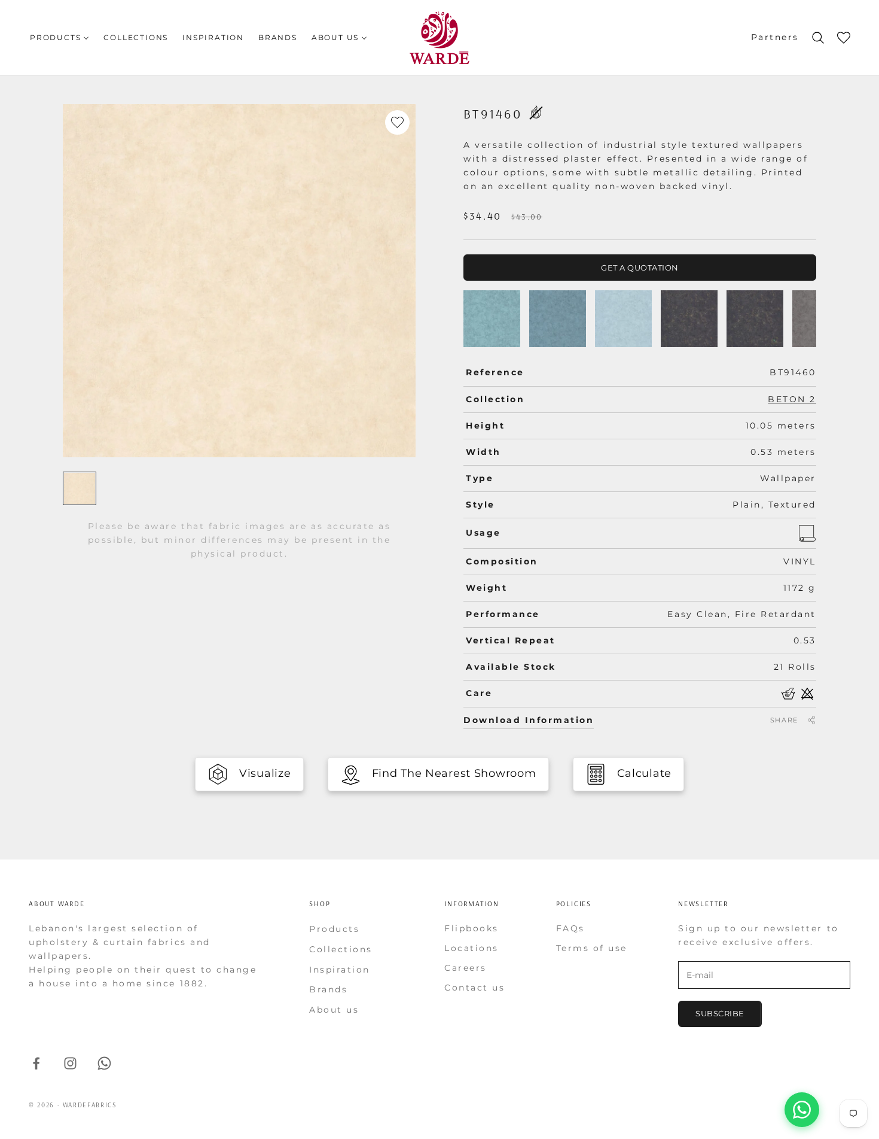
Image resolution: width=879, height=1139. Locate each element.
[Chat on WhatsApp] (802, 1109)
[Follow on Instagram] (70, 1063)
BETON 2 (792, 399)
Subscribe (719, 1013)
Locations (471, 948)
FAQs (570, 928)
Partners (775, 37)
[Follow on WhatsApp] (104, 1063)
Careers (465, 967)
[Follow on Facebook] (36, 1063)
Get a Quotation (640, 267)
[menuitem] (59, 37)
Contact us (474, 987)
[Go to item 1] (79, 488)
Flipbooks (471, 928)
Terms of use (591, 948)
